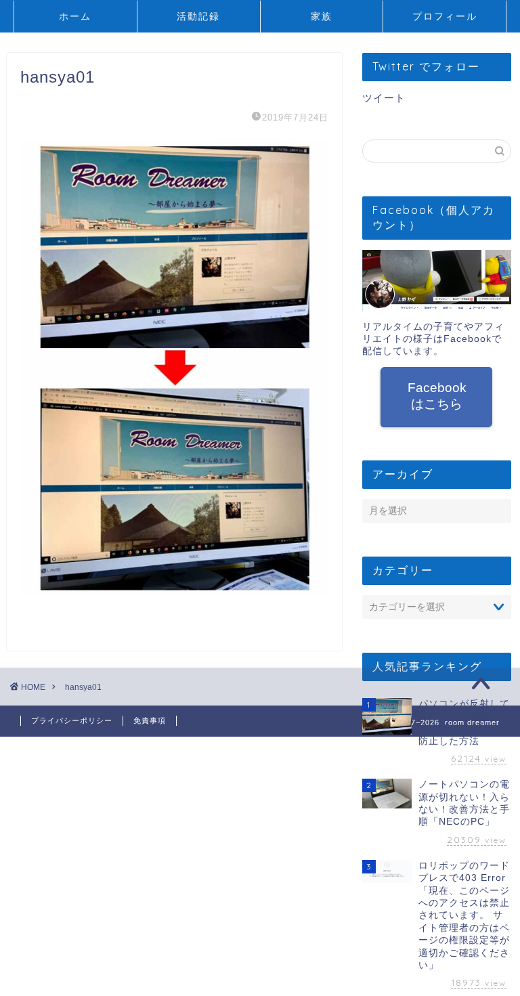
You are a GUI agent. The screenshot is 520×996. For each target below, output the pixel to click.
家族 (321, 16)
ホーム (75, 16)
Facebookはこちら (436, 396)
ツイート (384, 98)
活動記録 (198, 16)
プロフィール (444, 16)
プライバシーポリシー (71, 720)
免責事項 (149, 720)
